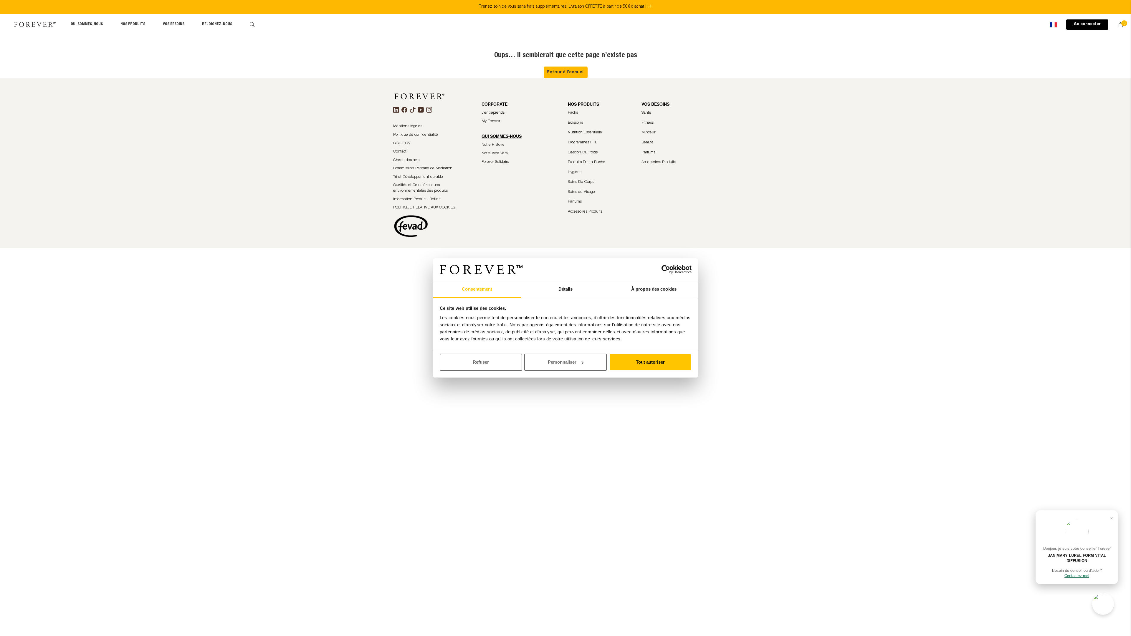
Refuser (481, 362)
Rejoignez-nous (217, 24)
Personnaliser (562, 362)
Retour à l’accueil (566, 72)
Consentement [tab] (477, 289)
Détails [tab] (565, 289)
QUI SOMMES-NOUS (87, 24)
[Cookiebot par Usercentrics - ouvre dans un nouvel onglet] (666, 269)
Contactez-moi (1076, 575)
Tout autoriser (650, 362)
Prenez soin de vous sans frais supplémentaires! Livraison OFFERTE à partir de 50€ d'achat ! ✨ (565, 7)
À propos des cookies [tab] (654, 289)
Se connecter (1087, 24)
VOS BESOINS (173, 24)
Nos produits (132, 24)
